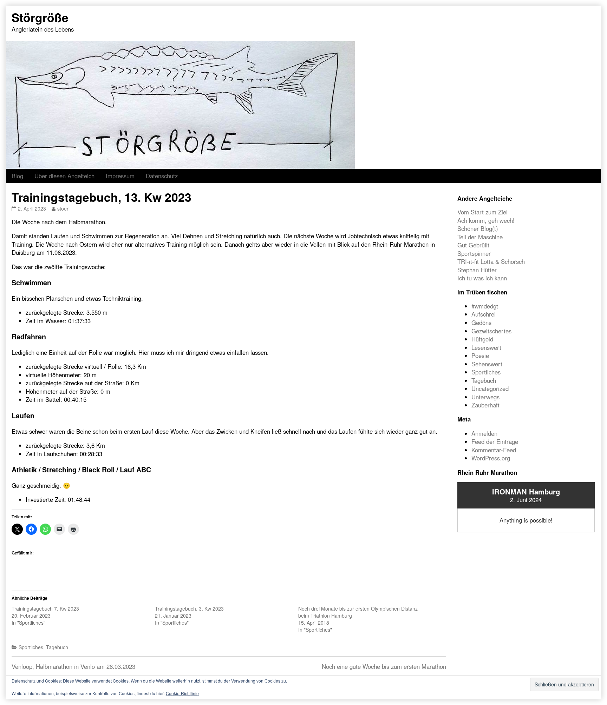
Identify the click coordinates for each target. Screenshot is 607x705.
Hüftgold (482, 339)
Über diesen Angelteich (64, 176)
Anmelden (484, 433)
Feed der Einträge (494, 441)
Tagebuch (57, 647)
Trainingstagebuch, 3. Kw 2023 (189, 608)
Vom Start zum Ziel (482, 212)
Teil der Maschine (480, 237)
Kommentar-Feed (493, 450)
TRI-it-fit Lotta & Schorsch (491, 261)
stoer (62, 208)
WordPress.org (490, 458)
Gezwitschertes (491, 331)
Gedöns (481, 322)
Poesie (480, 355)
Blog (17, 176)
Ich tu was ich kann (482, 278)
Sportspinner (474, 253)
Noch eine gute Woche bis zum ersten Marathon (384, 666)
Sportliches (31, 647)
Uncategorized (490, 388)
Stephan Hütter (477, 270)
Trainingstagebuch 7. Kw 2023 (45, 608)
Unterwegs (485, 397)
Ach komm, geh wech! (486, 220)
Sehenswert (486, 364)
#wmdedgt (484, 306)
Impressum (120, 176)
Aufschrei (483, 314)
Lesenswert (486, 347)
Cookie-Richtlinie (182, 693)
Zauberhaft (485, 405)
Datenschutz (162, 176)
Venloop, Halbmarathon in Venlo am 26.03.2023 (73, 666)
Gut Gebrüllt (473, 245)
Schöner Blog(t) (477, 228)
